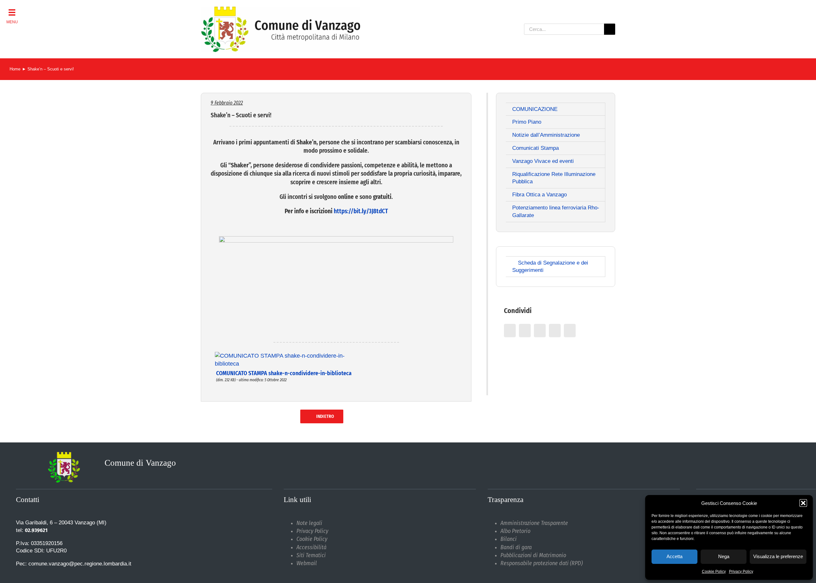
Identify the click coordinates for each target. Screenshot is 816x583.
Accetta (674, 556)
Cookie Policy (714, 571)
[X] (524, 330)
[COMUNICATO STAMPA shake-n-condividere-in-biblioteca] (290, 354)
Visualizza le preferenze (778, 556)
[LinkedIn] (539, 330)
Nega (723, 556)
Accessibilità (311, 547)
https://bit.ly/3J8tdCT (361, 211)
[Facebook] (509, 330)
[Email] (569, 330)
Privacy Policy (741, 571)
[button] (803, 503)
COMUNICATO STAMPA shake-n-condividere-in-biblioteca (284, 373)
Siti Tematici (311, 555)
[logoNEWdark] (280, 9)
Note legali (309, 523)
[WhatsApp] (554, 330)
